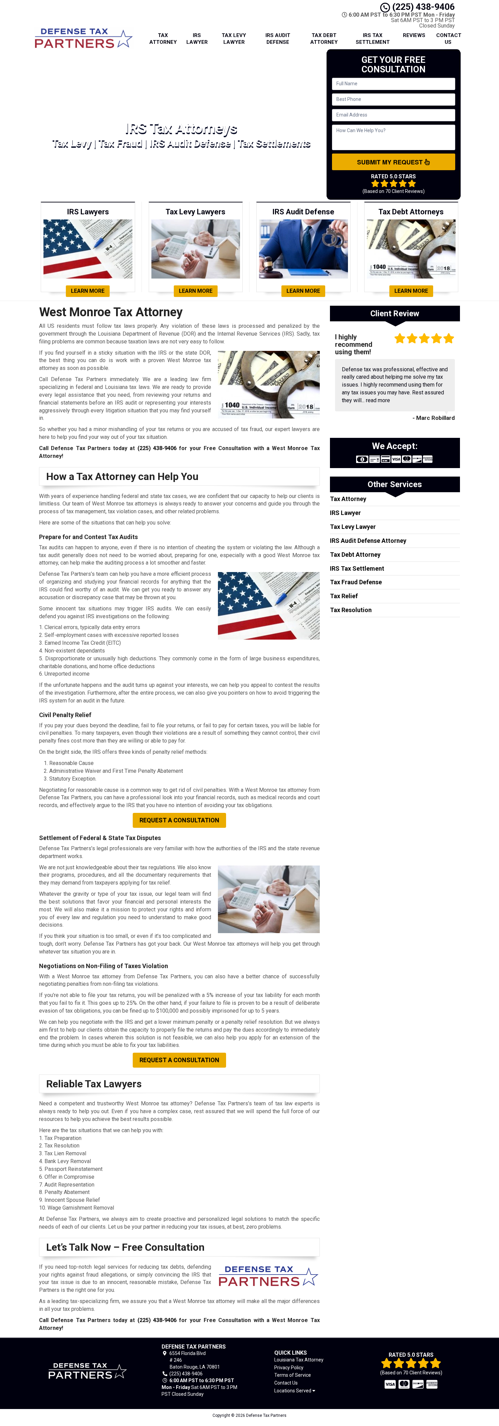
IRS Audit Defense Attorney (368, 540)
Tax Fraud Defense (356, 582)
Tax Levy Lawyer (234, 38)
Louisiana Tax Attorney (299, 1359)
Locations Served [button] (293, 1390)
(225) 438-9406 (422, 7)
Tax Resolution (351, 609)
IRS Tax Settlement (373, 38)
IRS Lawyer (197, 38)
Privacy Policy (288, 1367)
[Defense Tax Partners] (88, 1370)
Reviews (414, 35)
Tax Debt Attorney (324, 38)
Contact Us (448, 38)
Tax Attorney (163, 38)
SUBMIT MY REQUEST (390, 162)
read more (378, 400)
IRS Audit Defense (277, 38)
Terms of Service (292, 1375)
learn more (88, 291)
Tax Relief (344, 596)
